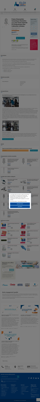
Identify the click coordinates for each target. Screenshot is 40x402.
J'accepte (20, 206)
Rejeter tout (20, 203)
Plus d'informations (13, 201)
